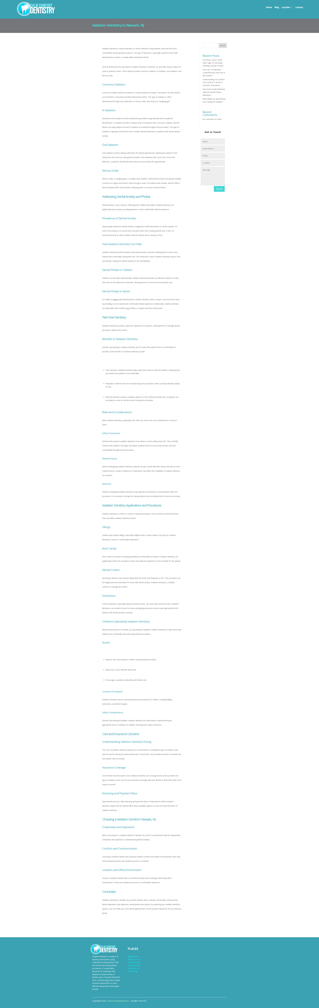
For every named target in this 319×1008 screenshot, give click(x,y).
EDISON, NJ (132, 971)
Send (219, 189)
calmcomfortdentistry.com (118, 1001)
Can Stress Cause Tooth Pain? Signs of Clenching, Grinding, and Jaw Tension (213, 63)
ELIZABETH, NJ (134, 965)
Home (269, 7)
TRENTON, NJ (133, 968)
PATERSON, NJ (134, 962)
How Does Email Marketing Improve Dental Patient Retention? (214, 92)
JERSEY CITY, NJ (134, 959)
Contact (299, 7)
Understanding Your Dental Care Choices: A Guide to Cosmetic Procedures (213, 82)
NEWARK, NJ (133, 956)
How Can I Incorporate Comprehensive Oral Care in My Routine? (214, 72)
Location (286, 7)
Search (222, 45)
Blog (277, 7)
